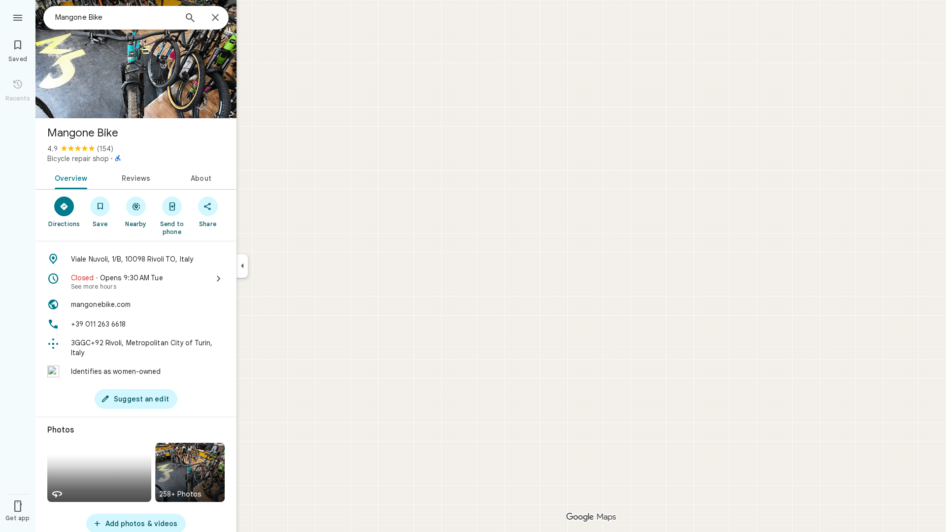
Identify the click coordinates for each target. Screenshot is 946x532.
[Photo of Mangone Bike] (135, 59)
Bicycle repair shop (78, 158)
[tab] (69, 177)
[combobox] (115, 17)
